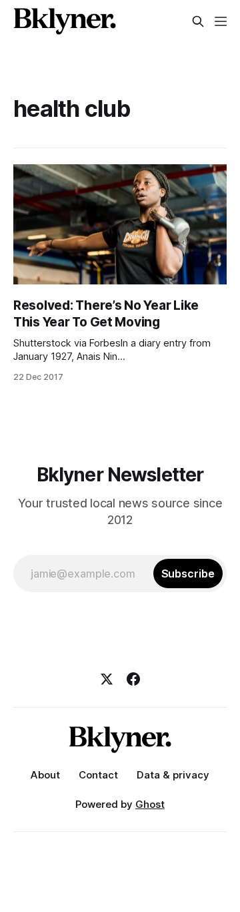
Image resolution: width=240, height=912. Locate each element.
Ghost (150, 804)
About (45, 774)
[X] (106, 679)
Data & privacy (173, 774)
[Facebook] (133, 679)
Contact (98, 774)
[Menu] (220, 21)
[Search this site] (198, 21)
